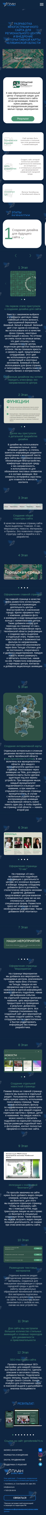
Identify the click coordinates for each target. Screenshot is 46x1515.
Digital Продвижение (14, 1460)
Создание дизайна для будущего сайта (25, 233)
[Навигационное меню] (41, 4)
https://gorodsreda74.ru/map (19, 759)
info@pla (7, 1487)
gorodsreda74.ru (33, 1440)
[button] (20, 1497)
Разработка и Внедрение (16, 1455)
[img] (22, 238)
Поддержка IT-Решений (15, 1465)
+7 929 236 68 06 (10, 1490)
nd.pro (12, 1487)
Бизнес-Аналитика (13, 1450)
